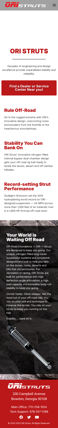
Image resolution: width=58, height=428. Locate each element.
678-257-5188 (39, 411)
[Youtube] (37, 417)
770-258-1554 (37, 407)
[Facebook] (21, 417)
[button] (54, 5)
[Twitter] (29, 417)
